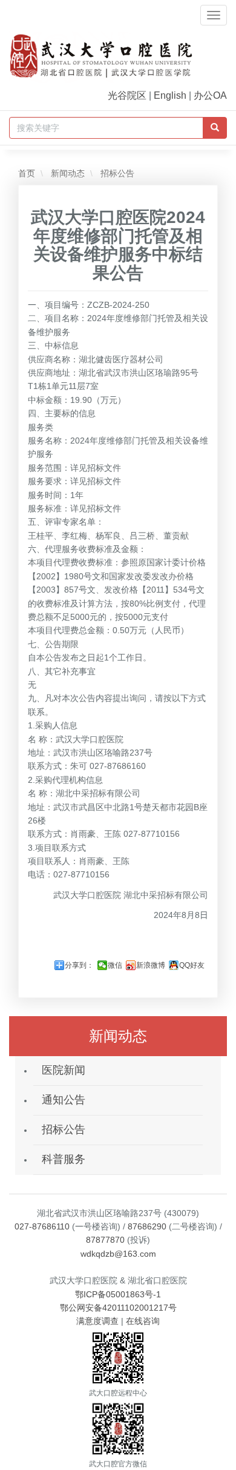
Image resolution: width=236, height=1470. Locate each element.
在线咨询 (143, 1321)
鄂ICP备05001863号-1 (118, 1294)
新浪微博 (150, 965)
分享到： (79, 965)
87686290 (147, 1226)
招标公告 (116, 173)
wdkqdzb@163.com (118, 1254)
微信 (115, 965)
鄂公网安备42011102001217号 (118, 1307)
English (170, 95)
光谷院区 (127, 95)
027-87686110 (42, 1226)
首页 (26, 173)
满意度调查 (97, 1321)
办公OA (210, 95)
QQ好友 (192, 965)
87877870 (105, 1240)
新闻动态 (66, 173)
